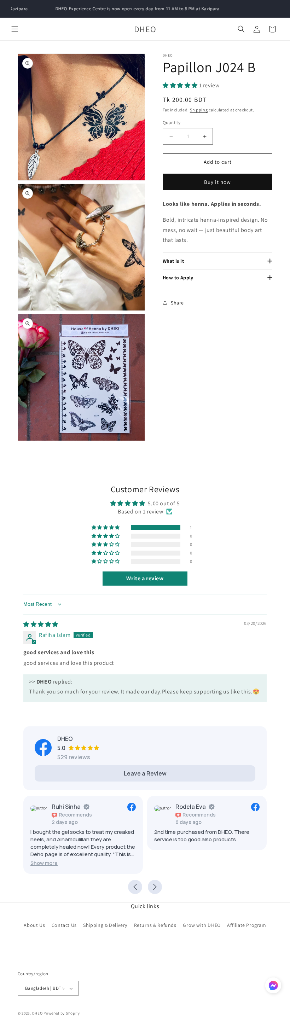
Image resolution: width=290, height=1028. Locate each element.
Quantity (171, 123)
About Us (34, 925)
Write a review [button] (144, 578)
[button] (15, 29)
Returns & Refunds (155, 925)
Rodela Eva (190, 807)
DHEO (37, 1013)
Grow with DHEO (201, 925)
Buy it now (217, 182)
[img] (40, 624)
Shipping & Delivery (105, 925)
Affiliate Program (246, 925)
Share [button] (177, 303)
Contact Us (64, 925)
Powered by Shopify (62, 1013)
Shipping (199, 109)
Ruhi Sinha (66, 807)
